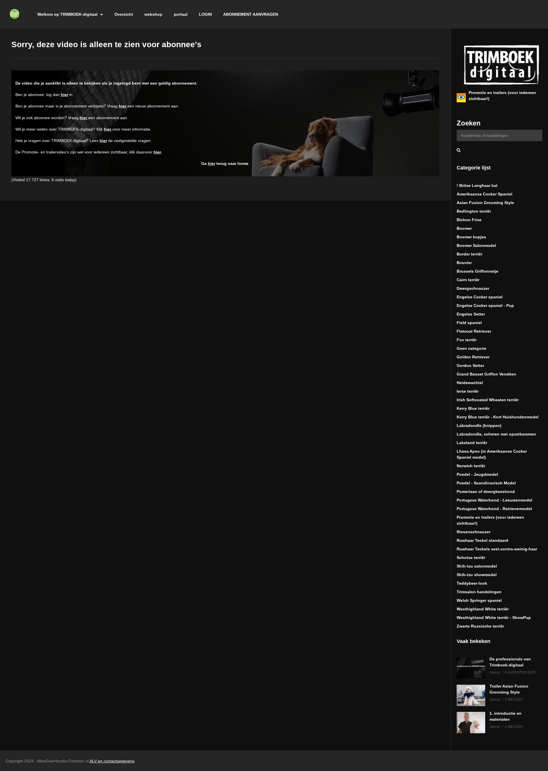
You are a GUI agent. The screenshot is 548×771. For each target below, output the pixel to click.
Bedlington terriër (474, 211)
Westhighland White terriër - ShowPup (494, 617)
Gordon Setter (470, 365)
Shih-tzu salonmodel (477, 566)
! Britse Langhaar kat (477, 185)
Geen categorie (471, 348)
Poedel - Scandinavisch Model (486, 483)
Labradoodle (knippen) (479, 425)
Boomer (464, 228)
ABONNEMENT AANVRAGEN (250, 14)
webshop (153, 14)
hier (64, 94)
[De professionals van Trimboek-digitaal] (471, 668)
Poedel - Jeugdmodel (477, 474)
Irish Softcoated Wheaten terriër (488, 400)
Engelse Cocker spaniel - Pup (485, 305)
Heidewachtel (470, 382)
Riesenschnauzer (473, 532)
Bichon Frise (469, 219)
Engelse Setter (471, 314)
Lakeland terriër (472, 442)
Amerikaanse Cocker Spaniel (484, 194)
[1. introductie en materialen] (471, 722)
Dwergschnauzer (473, 288)
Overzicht (123, 14)
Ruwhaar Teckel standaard (482, 540)
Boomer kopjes (471, 237)
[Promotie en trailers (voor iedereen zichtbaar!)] (461, 97)
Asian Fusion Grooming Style (485, 202)
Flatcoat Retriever (474, 331)
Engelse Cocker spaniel (480, 297)
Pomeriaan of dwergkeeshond (486, 491)
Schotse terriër (471, 557)
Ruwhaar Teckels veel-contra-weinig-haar (497, 549)
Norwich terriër (471, 466)
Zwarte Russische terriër (480, 626)
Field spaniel (469, 322)
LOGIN (205, 14)
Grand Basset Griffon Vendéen (486, 374)
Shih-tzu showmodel (477, 574)
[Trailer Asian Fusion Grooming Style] (471, 695)
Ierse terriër (468, 391)
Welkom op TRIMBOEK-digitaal (68, 14)
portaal (181, 14)
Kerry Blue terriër (473, 408)
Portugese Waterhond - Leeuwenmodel (494, 500)
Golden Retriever (473, 357)
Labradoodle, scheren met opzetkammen (496, 434)
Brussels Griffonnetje (477, 271)
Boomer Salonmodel (476, 245)
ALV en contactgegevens (112, 761)
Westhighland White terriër (483, 609)
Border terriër (469, 254)
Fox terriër (467, 339)
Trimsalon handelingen (479, 592)
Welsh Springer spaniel (479, 600)
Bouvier (464, 262)
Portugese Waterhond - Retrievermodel (494, 508)
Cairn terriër (468, 279)
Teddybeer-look (472, 583)
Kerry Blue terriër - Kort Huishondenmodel (498, 417)
